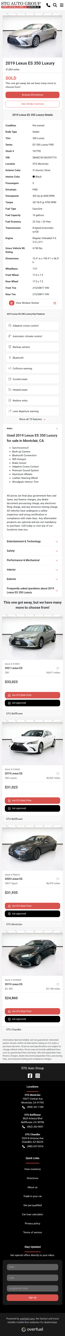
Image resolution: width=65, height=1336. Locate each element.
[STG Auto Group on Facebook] (28, 1075)
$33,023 (11, 682)
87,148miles (53, 988)
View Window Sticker (27, 302)
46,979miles (53, 883)
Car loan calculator (32, 1214)
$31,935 (11, 893)
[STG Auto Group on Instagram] (36, 1075)
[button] (48, 5)
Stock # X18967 (12, 664)
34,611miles (53, 672)
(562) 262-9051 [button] (35, 1126)
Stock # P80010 (12, 874)
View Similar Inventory (32, 104)
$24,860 (11, 998)
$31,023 (11, 787)
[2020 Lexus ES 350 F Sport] (32, 847)
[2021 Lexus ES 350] (32, 637)
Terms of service (32, 1232)
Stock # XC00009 (13, 980)
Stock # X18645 (12, 769)
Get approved (19, 703)
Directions (32, 1178)
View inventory (32, 1169)
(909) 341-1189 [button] (35, 1107)
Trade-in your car (32, 1196)
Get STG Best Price (21, 695)
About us (33, 1187)
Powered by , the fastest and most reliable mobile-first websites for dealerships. (32, 1320)
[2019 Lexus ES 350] (32, 953)
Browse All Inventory (32, 94)
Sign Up (32, 1297)
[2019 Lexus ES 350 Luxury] (32, 742)
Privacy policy (32, 1223)
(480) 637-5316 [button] (35, 1146)
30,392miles (53, 778)
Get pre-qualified (33, 1205)
